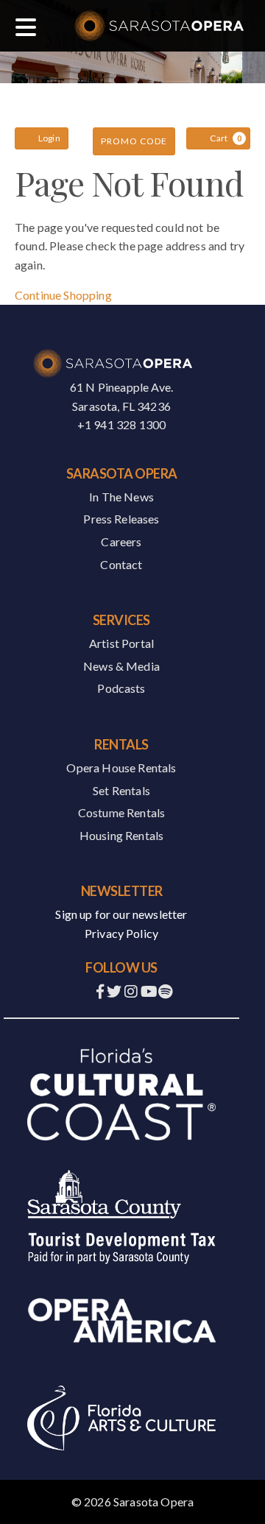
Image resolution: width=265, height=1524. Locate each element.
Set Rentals (121, 790)
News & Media (121, 666)
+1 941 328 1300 (121, 424)
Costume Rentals (121, 812)
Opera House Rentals (121, 768)
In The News (121, 497)
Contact (121, 564)
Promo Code (134, 141)
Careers (121, 541)
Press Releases (121, 519)
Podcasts (121, 688)
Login (49, 138)
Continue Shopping (63, 295)
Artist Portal (121, 643)
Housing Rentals (121, 835)
